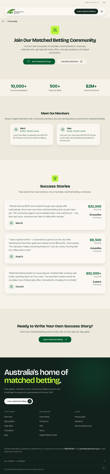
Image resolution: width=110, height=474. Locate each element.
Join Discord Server (69, 61)
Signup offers (9, 421)
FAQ (104, 2)
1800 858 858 (69, 449)
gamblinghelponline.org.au (89, 449)
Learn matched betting (86, 11)
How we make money (83, 426)
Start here (8, 417)
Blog (6, 435)
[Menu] (101, 11)
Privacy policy (80, 417)
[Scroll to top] (104, 468)
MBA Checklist (92, 2)
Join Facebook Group (41, 61)
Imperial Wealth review (48, 435)
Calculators (9, 430)
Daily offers (8, 426)
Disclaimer (79, 421)
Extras (42, 430)
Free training (44, 417)
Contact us (44, 421)
